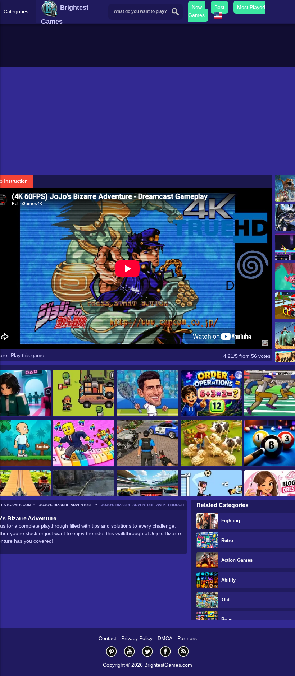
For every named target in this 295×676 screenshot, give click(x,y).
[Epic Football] (211, 493)
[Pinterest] (111, 651)
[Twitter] (147, 651)
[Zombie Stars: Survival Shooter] (83, 393)
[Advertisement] (147, 120)
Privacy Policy (137, 638)
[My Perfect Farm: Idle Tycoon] (211, 443)
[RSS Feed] (183, 651)
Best (219, 7)
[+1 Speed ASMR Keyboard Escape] (83, 443)
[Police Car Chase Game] (147, 443)
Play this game (27, 355)
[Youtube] (129, 651)
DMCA (165, 638)
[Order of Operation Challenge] (211, 393)
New (197, 7)
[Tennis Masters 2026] (147, 393)
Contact (107, 638)
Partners (187, 638)
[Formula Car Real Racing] (147, 493)
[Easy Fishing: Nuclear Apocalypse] (83, 493)
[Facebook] (165, 651)
